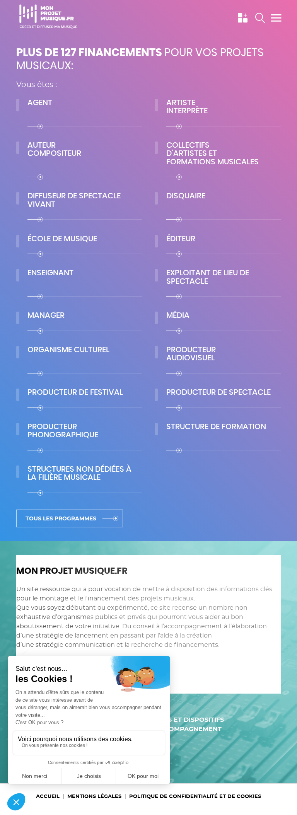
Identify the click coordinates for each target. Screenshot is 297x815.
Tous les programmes (61, 519)
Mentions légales (94, 796)
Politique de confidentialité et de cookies (195, 796)
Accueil (48, 796)
